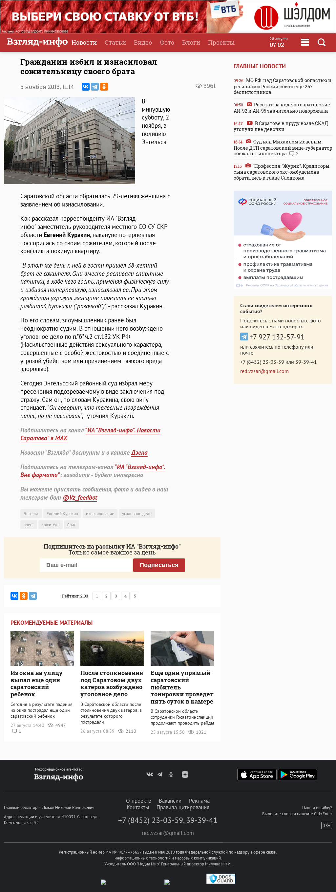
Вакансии (170, 800)
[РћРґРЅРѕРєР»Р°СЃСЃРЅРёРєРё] (104, 87)
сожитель (50, 525)
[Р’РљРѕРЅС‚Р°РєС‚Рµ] (86, 87)
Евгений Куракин (62, 513)
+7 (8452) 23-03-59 (262, 362)
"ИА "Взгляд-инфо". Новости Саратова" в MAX (90, 434)
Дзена (139, 452)
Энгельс (31, 513)
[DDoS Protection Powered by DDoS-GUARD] (220, 882)
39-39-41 (306, 362)
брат (71, 525)
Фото (167, 42)
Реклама (199, 800)
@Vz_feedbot (80, 497)
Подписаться (159, 565)
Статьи (115, 42)
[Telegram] (95, 87)
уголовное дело (137, 513)
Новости (84, 42)
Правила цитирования (183, 807)
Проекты (221, 42)
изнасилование (100, 513)
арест (29, 525)
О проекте (138, 800)
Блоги (191, 42)
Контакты (138, 807)
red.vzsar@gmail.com (264, 371)
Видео (143, 42)
